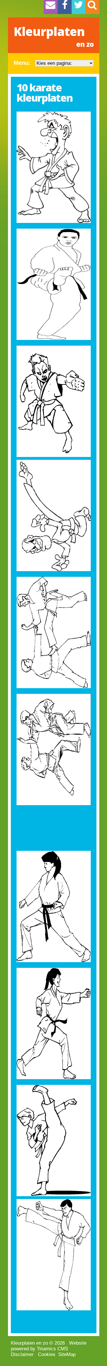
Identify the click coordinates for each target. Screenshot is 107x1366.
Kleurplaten (54, 36)
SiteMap (67, 1354)
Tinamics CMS (52, 1348)
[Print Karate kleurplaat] (54, 167)
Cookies (46, 1354)
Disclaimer (22, 1354)
